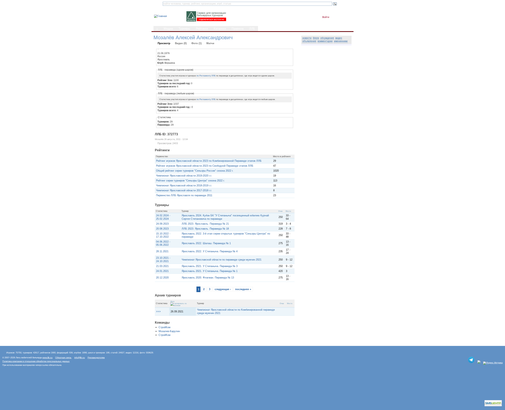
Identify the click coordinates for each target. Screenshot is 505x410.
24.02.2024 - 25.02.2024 (163, 217)
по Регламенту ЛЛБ (206, 76)
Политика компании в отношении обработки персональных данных (36, 361)
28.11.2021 (162, 251)
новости (306, 38)
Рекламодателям (96, 357)
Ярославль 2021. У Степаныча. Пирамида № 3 (210, 266)
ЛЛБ (252, 28)
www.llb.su (47, 357)
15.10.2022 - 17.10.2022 (163, 235)
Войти (325, 17)
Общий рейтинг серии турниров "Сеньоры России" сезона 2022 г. (194, 170)
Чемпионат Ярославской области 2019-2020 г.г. (184, 175)
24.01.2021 (162, 271)
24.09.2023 (162, 223)
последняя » (243, 289)
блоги (316, 38)
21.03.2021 (162, 266)
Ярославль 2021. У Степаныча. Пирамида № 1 (210, 271)
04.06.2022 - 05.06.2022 (163, 243)
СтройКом (164, 327)
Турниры (184, 28)
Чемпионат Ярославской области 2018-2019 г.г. (184, 185)
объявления (309, 41)
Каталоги (220, 28)
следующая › (223, 289)
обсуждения (327, 38)
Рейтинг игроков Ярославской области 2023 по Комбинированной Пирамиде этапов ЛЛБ (209, 160)
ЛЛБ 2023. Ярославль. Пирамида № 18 (205, 228)
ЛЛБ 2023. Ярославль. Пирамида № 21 (205, 223)
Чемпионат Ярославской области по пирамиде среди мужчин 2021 (221, 259)
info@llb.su (79, 357)
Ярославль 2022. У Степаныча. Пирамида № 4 (210, 251)
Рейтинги (202, 28)
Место (288, 211)
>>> (158, 311)
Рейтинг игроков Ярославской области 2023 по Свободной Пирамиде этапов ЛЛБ (204, 165)
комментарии (325, 41)
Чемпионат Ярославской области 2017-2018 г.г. (184, 190)
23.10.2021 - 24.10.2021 (163, 259)
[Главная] (160, 16)
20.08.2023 (162, 228)
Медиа (168, 28)
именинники (341, 41)
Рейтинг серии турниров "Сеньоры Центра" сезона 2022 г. (190, 180)
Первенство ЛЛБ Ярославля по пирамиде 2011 (184, 195)
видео (338, 38)
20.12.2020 (162, 277)
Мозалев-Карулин (169, 331)
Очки (280, 211)
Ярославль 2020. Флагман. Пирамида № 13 (208, 277)
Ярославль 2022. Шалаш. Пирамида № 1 (206, 243)
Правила (237, 28)
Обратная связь (63, 357)
